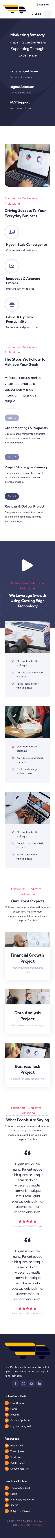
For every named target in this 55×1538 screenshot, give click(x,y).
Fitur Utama (17, 1402)
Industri (14, 1414)
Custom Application (21, 1420)
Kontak (14, 1493)
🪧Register (42, 4)
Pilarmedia (36, 1524)
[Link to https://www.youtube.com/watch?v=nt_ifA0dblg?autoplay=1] (27, 565)
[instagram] (23, 1383)
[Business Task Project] (27, 1044)
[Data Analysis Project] (27, 991)
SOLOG (14, 1505)
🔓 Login (36, 13)
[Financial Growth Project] (27, 933)
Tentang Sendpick (20, 1487)
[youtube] (31, 1383)
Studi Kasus (16, 1456)
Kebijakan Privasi (19, 1511)
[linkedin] (39, 1383)
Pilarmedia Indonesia (22, 1499)
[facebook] (15, 1383)
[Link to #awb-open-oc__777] (47, 14)
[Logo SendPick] (14, 6)
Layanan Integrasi (20, 1426)
